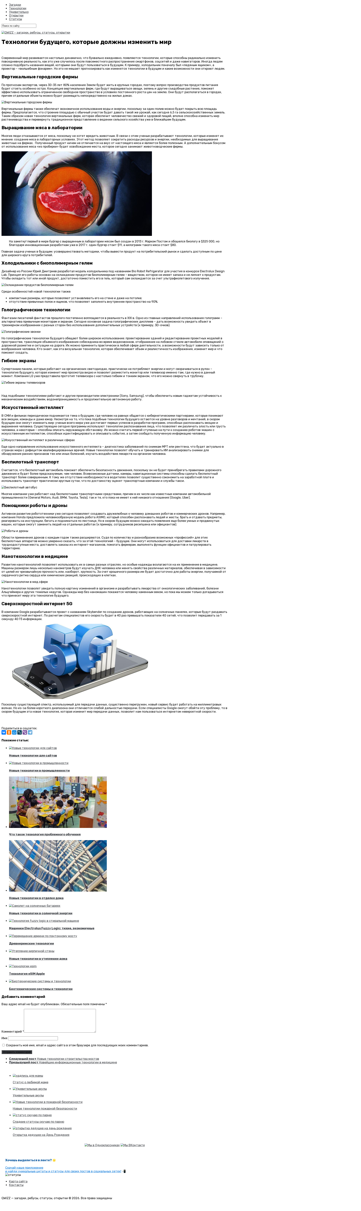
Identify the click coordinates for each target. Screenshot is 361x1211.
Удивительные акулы (28, 1095)
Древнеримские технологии (31, 943)
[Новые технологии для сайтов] (33, 748)
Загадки (15, 5)
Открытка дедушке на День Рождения (41, 1135)
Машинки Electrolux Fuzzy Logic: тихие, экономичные (51, 928)
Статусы (15, 19)
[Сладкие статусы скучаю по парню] (32, 1115)
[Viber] (25, 732)
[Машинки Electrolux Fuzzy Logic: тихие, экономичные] (44, 921)
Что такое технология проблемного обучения (45, 834)
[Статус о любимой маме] (28, 1075)
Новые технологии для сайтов (33, 755)
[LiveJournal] (19, 732)
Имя (4, 1038)
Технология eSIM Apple (27, 974)
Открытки (16, 15)
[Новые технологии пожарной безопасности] (48, 1102)
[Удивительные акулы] (30, 1089)
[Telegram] (30, 732)
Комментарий (13, 1031)
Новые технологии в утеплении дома (38, 959)
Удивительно (19, 12)
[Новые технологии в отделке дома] (58, 890)
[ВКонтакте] (4, 732)
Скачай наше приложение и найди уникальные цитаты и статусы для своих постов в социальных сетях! (63, 1169)
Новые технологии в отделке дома (36, 898)
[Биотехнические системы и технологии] (40, 981)
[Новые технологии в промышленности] (38, 763)
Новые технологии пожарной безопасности (45, 1108)
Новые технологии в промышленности (39, 770)
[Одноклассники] (9, 732)
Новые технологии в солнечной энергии (40, 913)
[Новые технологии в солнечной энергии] (34, 906)
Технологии (17, 8)
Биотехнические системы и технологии (41, 989)
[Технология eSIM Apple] (23, 966)
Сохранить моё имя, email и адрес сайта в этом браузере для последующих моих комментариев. (77, 1045)
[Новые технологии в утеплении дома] (31, 951)
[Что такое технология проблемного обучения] (58, 827)
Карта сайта (18, 1181)
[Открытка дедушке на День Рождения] (42, 1128)
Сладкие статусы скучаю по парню (38, 1121)
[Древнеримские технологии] (43, 936)
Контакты (16, 1185)
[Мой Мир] (14, 732)
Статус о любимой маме (30, 1082)
